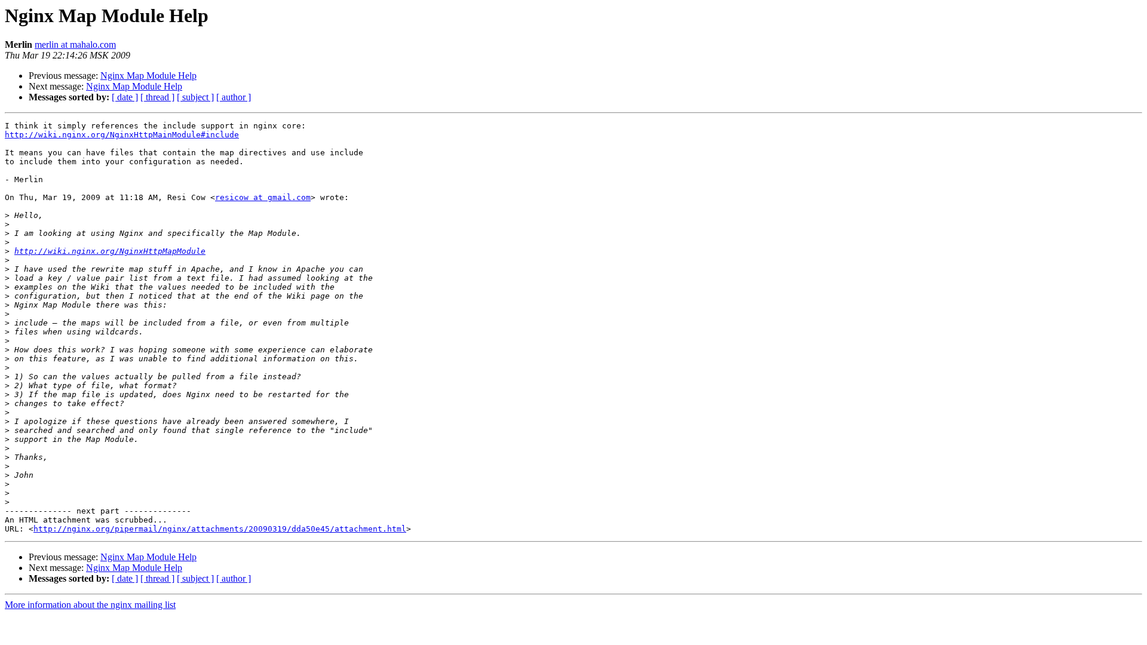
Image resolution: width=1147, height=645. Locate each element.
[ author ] (233, 97)
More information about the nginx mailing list (90, 605)
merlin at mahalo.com (75, 44)
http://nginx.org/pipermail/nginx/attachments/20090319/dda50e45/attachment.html (219, 528)
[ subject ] (195, 97)
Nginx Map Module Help (148, 75)
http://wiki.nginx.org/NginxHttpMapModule (110, 251)
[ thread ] (157, 97)
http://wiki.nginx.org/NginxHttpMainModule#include (122, 134)
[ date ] (125, 97)
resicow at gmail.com (263, 197)
